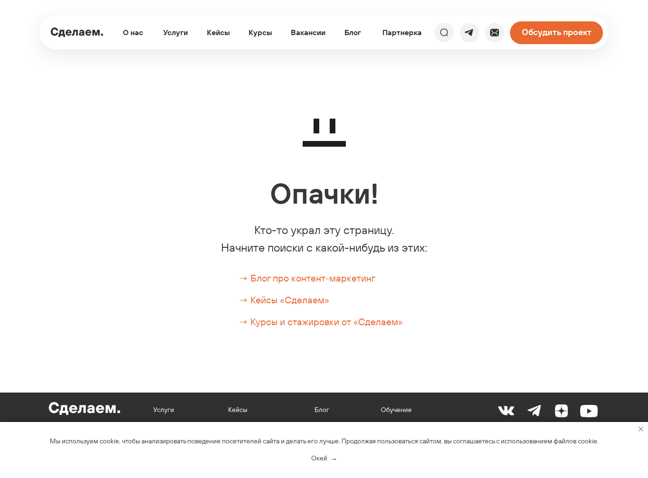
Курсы (260, 32)
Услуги (175, 32)
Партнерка (402, 32)
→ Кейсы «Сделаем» (284, 300)
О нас (133, 32)
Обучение (396, 409)
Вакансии (308, 32)
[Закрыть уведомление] (641, 429)
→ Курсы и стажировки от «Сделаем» (321, 322)
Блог (352, 32)
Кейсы (218, 32)
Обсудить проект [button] (557, 32)
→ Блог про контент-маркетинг (307, 278)
